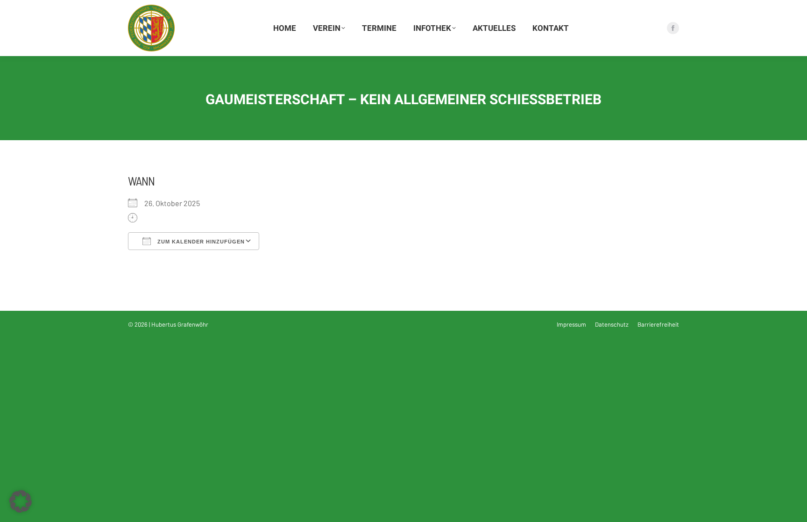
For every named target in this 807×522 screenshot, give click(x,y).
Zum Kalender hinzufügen (200, 241)
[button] (20, 501)
